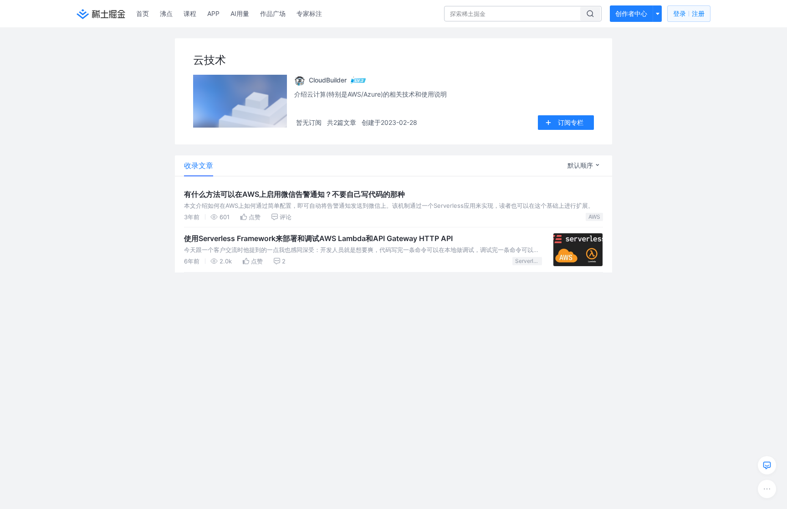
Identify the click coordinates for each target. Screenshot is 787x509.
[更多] (767, 489)
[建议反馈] (767, 465)
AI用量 (239, 13)
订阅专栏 (570, 122)
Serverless (528, 260)
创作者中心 (631, 13)
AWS (594, 216)
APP (213, 13)
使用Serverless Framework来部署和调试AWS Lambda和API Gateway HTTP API (318, 238)
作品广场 (273, 13)
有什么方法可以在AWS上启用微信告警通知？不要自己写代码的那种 (294, 194)
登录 (689, 13)
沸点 (166, 13)
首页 (142, 13)
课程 (190, 13)
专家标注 (309, 13)
